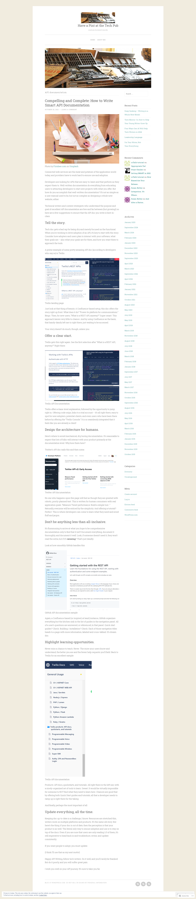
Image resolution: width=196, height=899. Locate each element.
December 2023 (131, 248)
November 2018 (131, 336)
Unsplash (73, 166)
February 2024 (130, 238)
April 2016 (129, 423)
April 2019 (129, 325)
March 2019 (129, 330)
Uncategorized (131, 477)
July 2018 (128, 346)
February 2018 (130, 361)
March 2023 (129, 269)
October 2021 (130, 300)
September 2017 (131, 372)
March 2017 (129, 387)
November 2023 (131, 253)
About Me (101, 40)
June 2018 (129, 351)
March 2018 (129, 356)
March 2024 (129, 232)
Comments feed (131, 510)
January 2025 (130, 222)
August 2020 (130, 305)
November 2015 (131, 449)
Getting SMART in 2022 (141, 173)
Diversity (128, 472)
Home (92, 40)
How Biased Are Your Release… (141, 180)
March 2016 (129, 428)
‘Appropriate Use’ (138, 166)
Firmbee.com (60, 166)
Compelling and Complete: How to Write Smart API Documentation (79, 102)
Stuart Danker (137, 169)
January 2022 (130, 289)
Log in (127, 499)
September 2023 (131, 258)
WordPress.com (131, 515)
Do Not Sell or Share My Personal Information (86, 883)
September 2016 (131, 403)
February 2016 (130, 434)
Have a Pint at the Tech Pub (98, 25)
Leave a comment (69, 109)
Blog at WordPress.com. (55, 883)
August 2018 (129, 341)
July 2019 (128, 315)
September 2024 (131, 227)
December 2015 (131, 444)
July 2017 (128, 377)
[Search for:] (136, 94)
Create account (131, 494)
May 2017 (128, 382)
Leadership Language (133, 137)
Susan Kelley (136, 188)
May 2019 (128, 320)
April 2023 (129, 263)
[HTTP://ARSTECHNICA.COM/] (148, 884)
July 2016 (128, 413)
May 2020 (128, 310)
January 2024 (130, 243)
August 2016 (129, 408)
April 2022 (129, 279)
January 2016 (130, 439)
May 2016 (128, 418)
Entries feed (130, 504)
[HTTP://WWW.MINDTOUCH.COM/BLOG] (137, 884)
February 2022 (130, 284)
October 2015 (130, 454)
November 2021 (131, 294)
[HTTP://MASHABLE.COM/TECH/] (143, 884)
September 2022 (131, 274)
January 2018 (130, 367)
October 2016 (130, 397)
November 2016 (131, 392)
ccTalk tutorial (137, 162)
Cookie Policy (43, 895)
